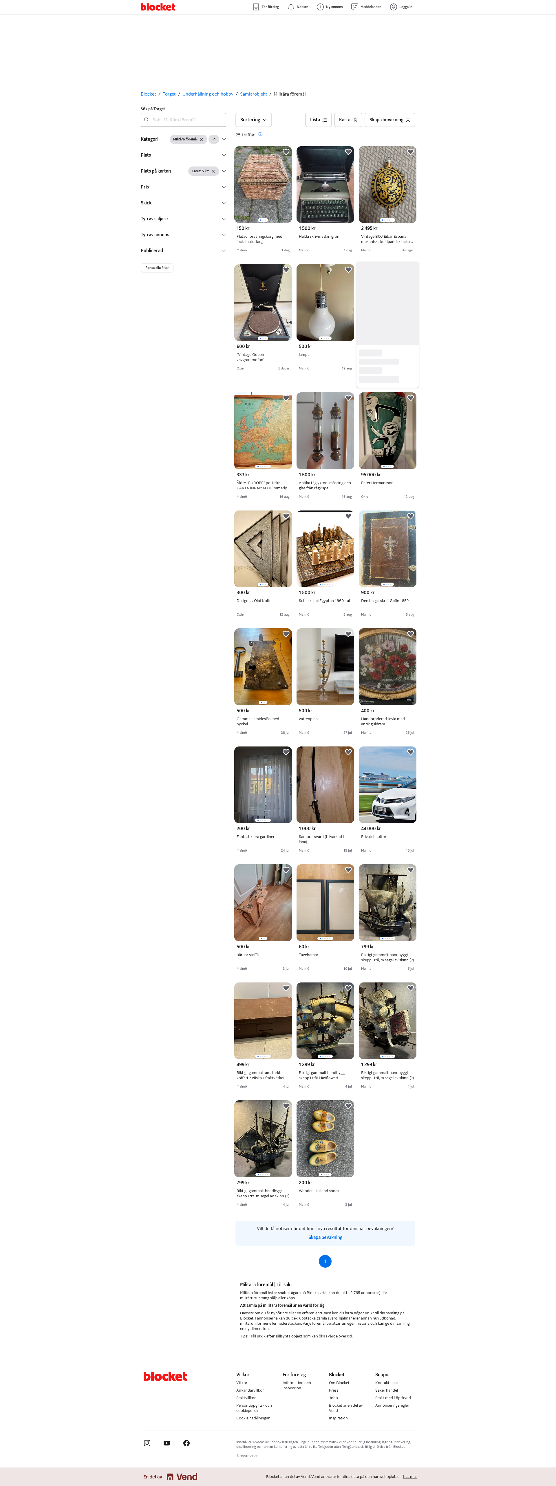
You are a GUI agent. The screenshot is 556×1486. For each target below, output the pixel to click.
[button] (183, 139)
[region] (263, 184)
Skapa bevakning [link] (325, 1244)
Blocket (148, 94)
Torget (169, 94)
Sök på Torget (153, 109)
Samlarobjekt (253, 94)
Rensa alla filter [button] (157, 268)
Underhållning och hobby (207, 94)
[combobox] (183, 120)
